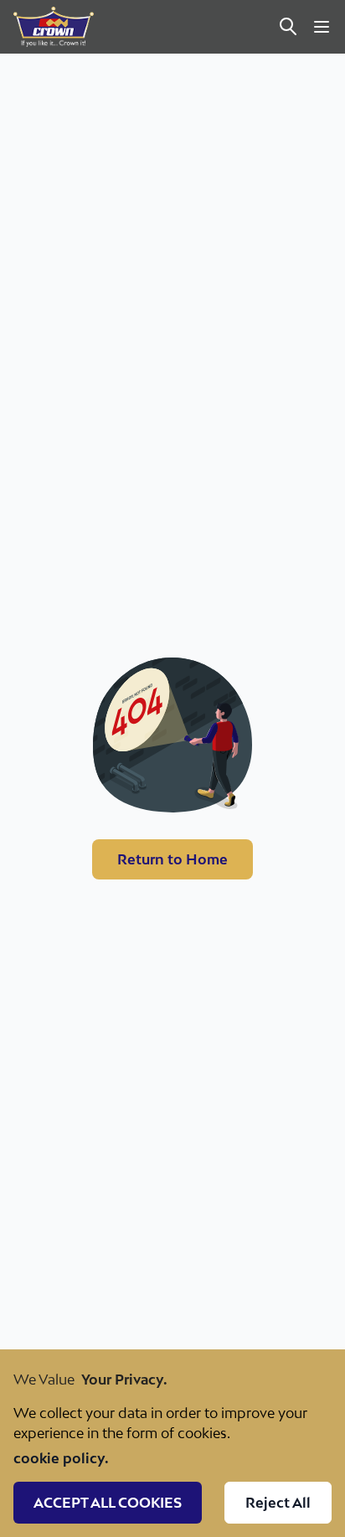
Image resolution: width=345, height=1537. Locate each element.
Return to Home (172, 859)
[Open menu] (322, 27)
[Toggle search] (288, 27)
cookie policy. (61, 1458)
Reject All (278, 1502)
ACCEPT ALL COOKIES (107, 1502)
